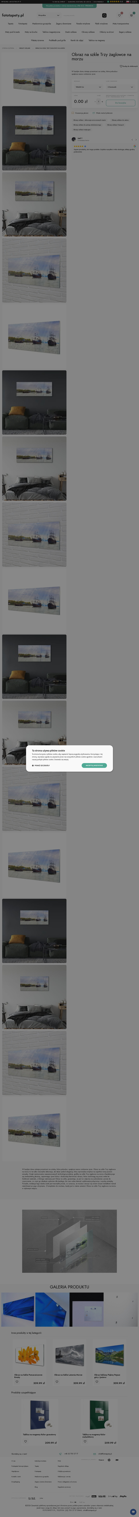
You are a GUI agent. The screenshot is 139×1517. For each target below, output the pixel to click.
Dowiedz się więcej (61, 759)
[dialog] (69, 758)
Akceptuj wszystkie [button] (94, 765)
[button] (41, 765)
